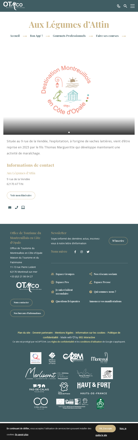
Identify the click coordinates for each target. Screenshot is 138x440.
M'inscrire (118, 240)
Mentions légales (64, 332)
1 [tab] (69, 132)
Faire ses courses (107, 36)
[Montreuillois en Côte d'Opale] (14, 6)
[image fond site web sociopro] (69, 90)
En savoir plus (21, 434)
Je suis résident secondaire (64, 291)
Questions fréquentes (68, 301)
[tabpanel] (69, 90)
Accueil (15, 36)
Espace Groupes (65, 274)
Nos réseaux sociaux (105, 274)
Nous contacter (21, 302)
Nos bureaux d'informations (27, 313)
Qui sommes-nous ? (105, 291)
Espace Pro (62, 282)
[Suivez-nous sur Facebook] (75, 251)
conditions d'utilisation (91, 341)
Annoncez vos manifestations (105, 301)
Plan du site (24, 332)
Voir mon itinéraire (21, 195)
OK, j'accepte (105, 428)
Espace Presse (102, 282)
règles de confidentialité (62, 341)
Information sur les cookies (90, 332)
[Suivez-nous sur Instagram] (81, 251)
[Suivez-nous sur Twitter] (88, 251)
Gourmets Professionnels (69, 36)
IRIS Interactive (87, 337)
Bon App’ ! (36, 36)
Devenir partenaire (42, 332)
